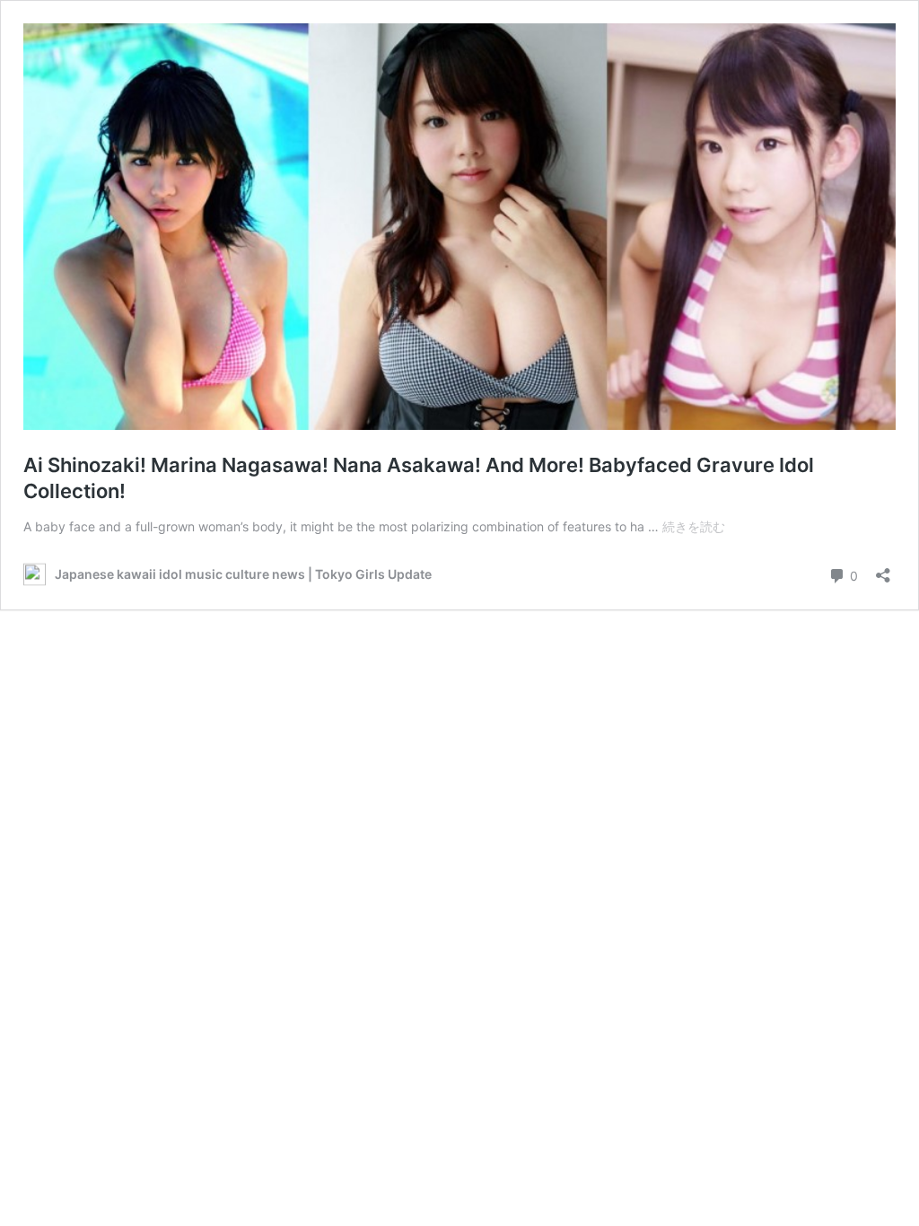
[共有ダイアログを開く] (883, 569)
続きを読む (693, 526)
